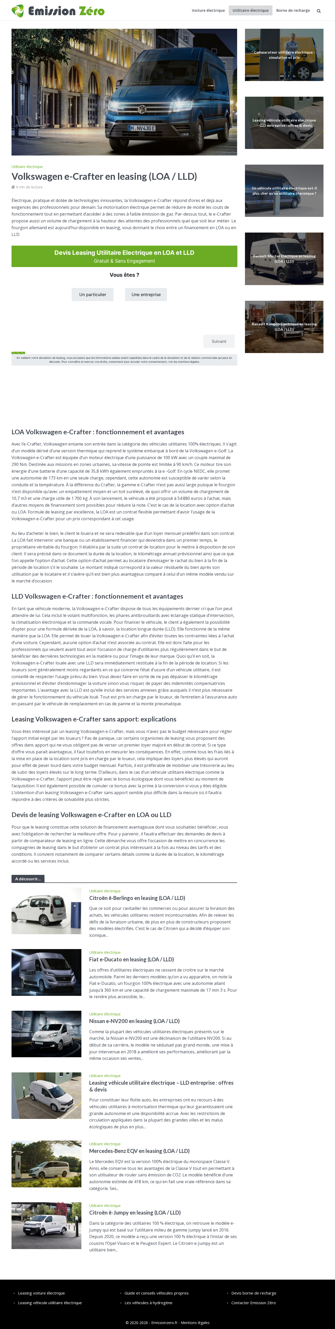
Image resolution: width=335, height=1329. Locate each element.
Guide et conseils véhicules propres (157, 1293)
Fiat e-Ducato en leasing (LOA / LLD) (131, 959)
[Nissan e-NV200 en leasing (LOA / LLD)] (47, 1034)
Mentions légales (195, 1322)
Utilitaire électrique (251, 10)
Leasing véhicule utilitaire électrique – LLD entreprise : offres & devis (161, 1086)
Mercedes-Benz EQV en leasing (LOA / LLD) (139, 1151)
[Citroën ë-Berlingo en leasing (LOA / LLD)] (47, 910)
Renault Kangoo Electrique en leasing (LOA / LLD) (284, 326)
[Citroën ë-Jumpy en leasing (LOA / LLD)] (47, 1225)
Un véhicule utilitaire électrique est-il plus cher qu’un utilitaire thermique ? (284, 190)
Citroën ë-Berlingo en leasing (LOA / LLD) (137, 898)
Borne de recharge (293, 10)
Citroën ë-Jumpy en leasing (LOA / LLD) (135, 1212)
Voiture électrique (208, 10)
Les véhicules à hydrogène (148, 1302)
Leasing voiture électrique (41, 1293)
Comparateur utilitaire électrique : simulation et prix (284, 55)
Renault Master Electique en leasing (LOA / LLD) (284, 258)
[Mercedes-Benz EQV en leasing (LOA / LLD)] (47, 1163)
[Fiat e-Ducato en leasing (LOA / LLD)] (47, 972)
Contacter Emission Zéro (253, 1302)
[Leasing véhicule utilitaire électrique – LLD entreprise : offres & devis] (47, 1095)
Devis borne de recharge (253, 1293)
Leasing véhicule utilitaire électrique (50, 1302)
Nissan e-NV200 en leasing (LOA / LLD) (134, 1021)
